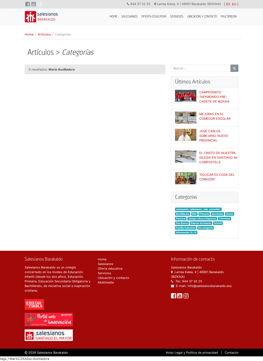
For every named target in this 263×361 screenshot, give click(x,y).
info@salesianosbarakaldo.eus (210, 286)
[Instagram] (186, 297)
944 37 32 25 (192, 281)
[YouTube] (180, 297)
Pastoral (180, 218)
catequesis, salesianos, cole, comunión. (198, 209)
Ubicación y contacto (202, 16)
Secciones (217, 213)
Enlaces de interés (201, 223)
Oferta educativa (154, 16)
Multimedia (229, 16)
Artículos (44, 34)
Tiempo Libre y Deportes (202, 218)
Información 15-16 (186, 232)
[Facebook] (174, 297)
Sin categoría (205, 227)
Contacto (231, 352)
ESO (194, 213)
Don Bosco (182, 223)
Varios (229, 213)
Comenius (224, 218)
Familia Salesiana (185, 227)
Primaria (204, 213)
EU (234, 4)
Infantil (218, 223)
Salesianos (129, 16)
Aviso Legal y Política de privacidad (192, 352)
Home (113, 16)
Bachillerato (182, 213)
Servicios (176, 16)
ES (228, 4)
